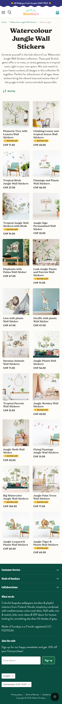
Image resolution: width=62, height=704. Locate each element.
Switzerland (15, 684)
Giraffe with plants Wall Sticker (45, 320)
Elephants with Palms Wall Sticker (15, 271)
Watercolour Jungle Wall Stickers (23, 22)
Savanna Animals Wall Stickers (13, 362)
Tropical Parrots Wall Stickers (13, 405)
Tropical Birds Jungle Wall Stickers (15, 182)
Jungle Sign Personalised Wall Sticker (44, 226)
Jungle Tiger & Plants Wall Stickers (45, 543)
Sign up (48, 660)
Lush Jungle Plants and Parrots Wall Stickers (45, 272)
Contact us (46, 694)
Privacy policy (16, 694)
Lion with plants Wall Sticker (13, 320)
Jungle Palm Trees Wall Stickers (44, 497)
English (6, 676)
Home (4, 22)
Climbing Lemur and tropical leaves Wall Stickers (46, 134)
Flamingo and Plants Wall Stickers (46, 182)
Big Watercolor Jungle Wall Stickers (15, 497)
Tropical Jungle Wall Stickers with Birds (16, 224)
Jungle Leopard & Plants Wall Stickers (15, 543)
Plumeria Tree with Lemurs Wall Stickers (15, 134)
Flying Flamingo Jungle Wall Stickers (46, 451)
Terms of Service (32, 694)
